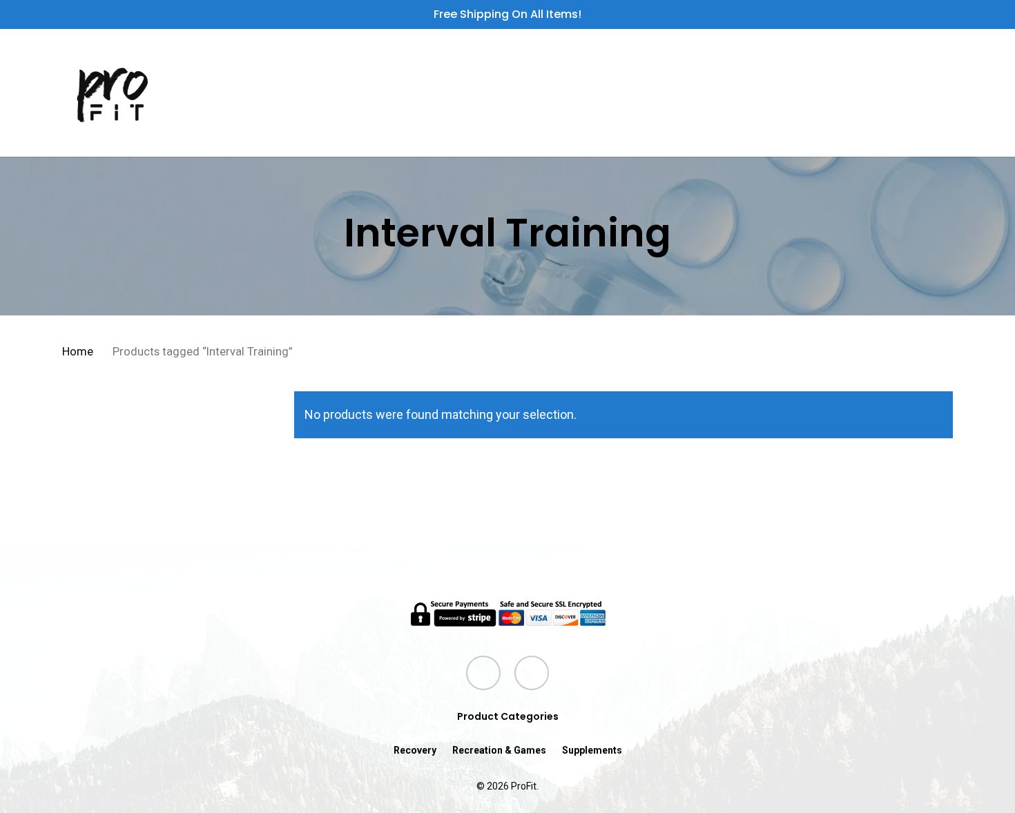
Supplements (592, 750)
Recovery (415, 750)
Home (77, 351)
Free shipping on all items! (507, 14)
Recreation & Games (499, 750)
